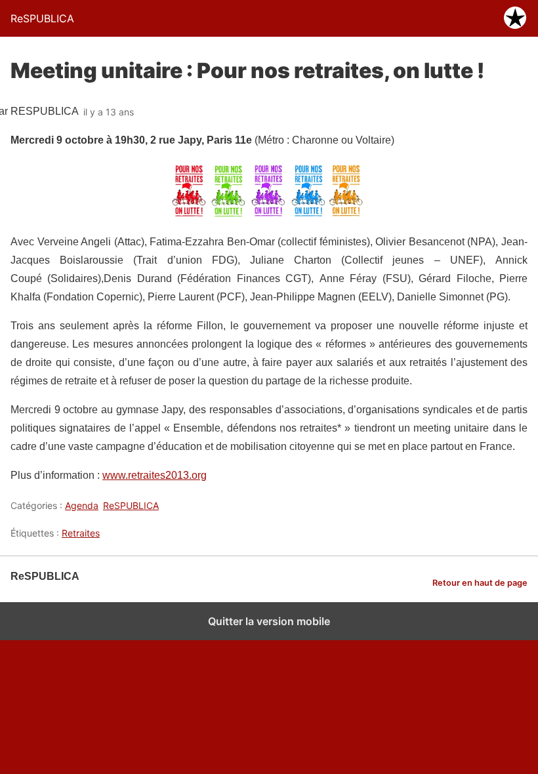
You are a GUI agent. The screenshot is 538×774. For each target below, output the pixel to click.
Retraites (81, 533)
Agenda (81, 505)
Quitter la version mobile (269, 621)
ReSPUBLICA (131, 505)
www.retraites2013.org (154, 475)
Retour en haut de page (480, 583)
